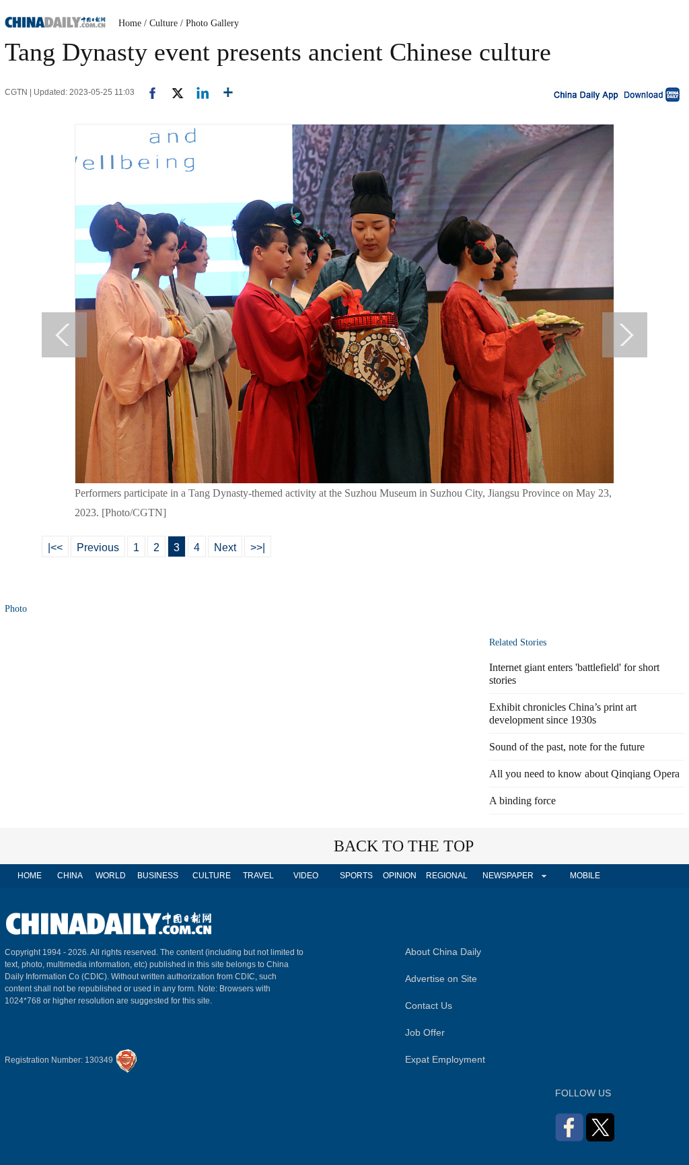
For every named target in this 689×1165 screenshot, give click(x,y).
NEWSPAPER (507, 875)
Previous (98, 547)
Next (225, 547)
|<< (55, 547)
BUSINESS (157, 875)
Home (129, 23)
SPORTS (356, 875)
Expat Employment (445, 1059)
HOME (29, 875)
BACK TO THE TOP (404, 846)
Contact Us (428, 1005)
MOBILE (585, 875)
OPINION (399, 875)
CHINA (70, 875)
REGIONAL (447, 875)
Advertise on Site (441, 978)
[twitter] (172, 92)
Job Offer (425, 1032)
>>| (257, 547)
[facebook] (147, 92)
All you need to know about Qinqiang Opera (584, 773)
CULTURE (211, 875)
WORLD (111, 875)
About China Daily (443, 951)
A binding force (522, 800)
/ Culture (161, 23)
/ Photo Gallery (209, 23)
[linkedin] (197, 92)
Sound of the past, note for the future (567, 746)
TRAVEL (258, 875)
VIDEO (305, 875)
